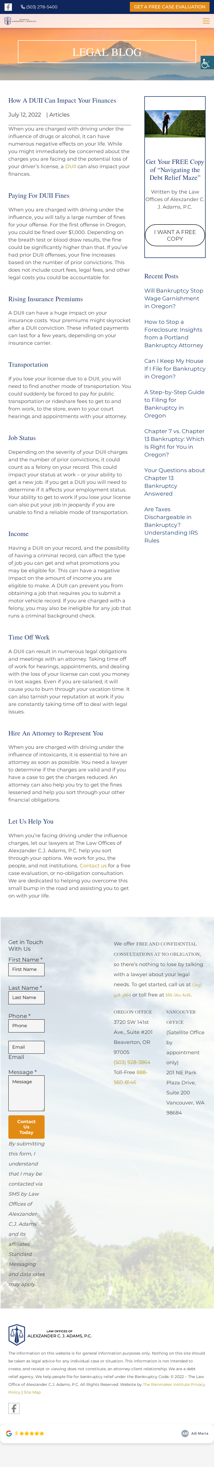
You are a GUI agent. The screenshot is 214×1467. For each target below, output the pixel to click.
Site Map (32, 1392)
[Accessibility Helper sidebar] (207, 62)
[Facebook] (8, 7)
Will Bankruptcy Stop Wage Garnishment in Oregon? (173, 298)
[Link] (28, 20)
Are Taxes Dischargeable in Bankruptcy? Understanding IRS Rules (171, 525)
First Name (25, 959)
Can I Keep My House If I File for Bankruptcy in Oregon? (175, 369)
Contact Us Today (26, 1127)
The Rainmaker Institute (166, 1384)
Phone (19, 1016)
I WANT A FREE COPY (175, 235)
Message (22, 1072)
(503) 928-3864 (132, 1062)
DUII (70, 166)
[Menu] (206, 21)
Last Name (25, 988)
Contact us (93, 866)
